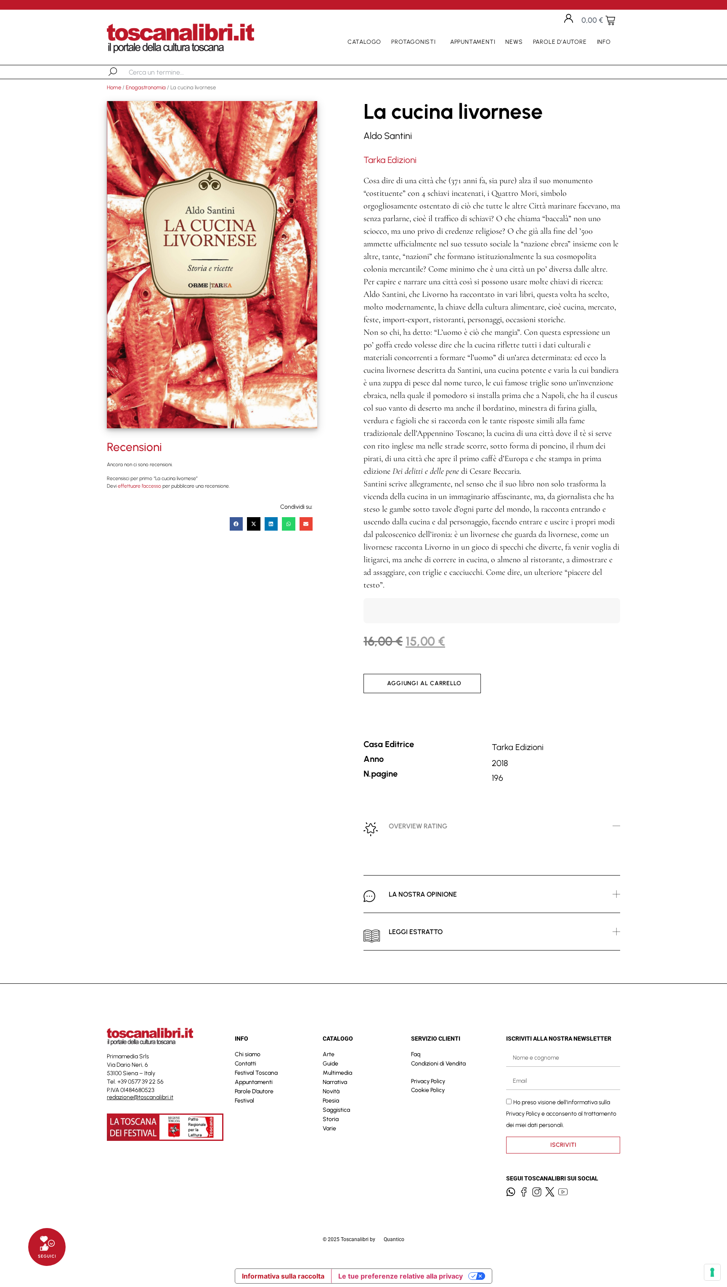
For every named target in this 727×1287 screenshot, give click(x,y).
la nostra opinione (423, 894)
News (514, 41)
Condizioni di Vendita (438, 1063)
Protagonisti (413, 41)
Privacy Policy (428, 1081)
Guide (330, 1063)
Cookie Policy (428, 1090)
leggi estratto (416, 932)
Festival (244, 1100)
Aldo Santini (388, 136)
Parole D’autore (560, 41)
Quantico (394, 1239)
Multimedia (337, 1072)
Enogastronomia (146, 87)
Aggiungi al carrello (424, 683)
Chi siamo (247, 1054)
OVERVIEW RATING (418, 826)
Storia (331, 1119)
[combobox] (172, 72)
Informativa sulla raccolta (283, 1276)
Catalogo (364, 41)
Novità (331, 1091)
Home (114, 87)
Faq (415, 1054)
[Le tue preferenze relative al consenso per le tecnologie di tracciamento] (712, 1272)
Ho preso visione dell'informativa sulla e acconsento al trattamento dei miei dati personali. (561, 1113)
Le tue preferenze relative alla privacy (400, 1276)
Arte (328, 1054)
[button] (236, 524)
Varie (329, 1128)
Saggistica (336, 1109)
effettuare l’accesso (139, 486)
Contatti (245, 1063)
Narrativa (335, 1082)
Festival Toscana (256, 1072)
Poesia (331, 1100)
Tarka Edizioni (390, 160)
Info (604, 41)
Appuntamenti (473, 41)
